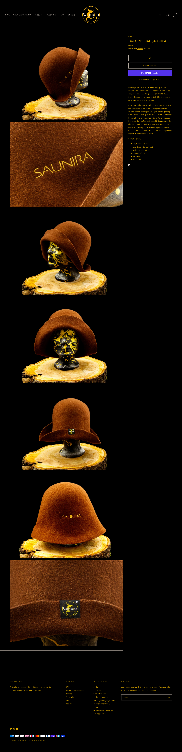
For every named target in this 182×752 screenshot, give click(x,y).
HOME (7, 15)
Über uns (71, 15)
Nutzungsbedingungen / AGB (104, 700)
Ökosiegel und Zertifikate (103, 710)
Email (126, 695)
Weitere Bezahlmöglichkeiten (150, 79)
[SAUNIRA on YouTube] (17, 729)
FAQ (62, 15)
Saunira (131, 36)
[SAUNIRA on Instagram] (14, 729)
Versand (140, 48)
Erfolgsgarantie (99, 714)
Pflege (95, 707)
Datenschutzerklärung (101, 704)
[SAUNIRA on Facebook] (11, 729)
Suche (161, 15)
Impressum (97, 690)
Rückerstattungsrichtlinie (103, 697)
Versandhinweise (99, 694)
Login (168, 15)
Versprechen (51, 15)
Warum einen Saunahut (22, 15)
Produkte (38, 15)
